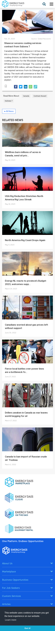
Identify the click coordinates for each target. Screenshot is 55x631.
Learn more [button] (10, 620)
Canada (26, 96)
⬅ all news (9, 111)
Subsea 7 (8, 101)
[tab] (27, 563)
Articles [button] (6, 604)
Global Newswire (44, 39)
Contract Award (40, 96)
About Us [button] (7, 563)
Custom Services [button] (11, 596)
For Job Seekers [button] (11, 587)
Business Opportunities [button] (15, 579)
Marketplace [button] (9, 571)
